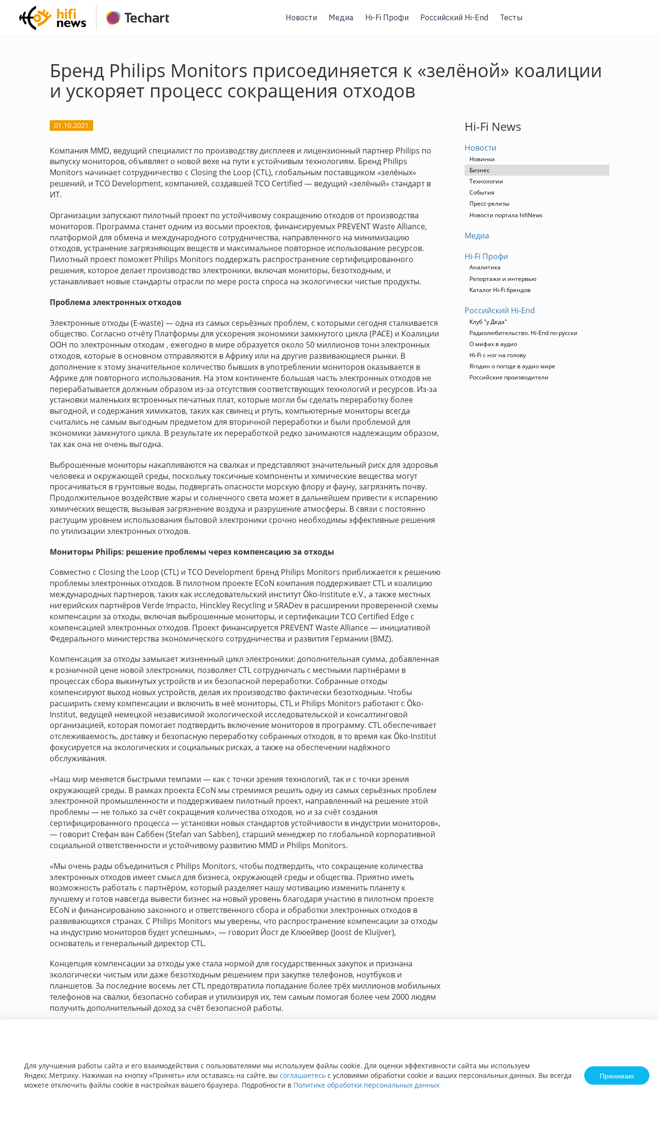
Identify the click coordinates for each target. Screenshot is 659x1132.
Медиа (341, 17)
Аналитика (485, 267)
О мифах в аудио (493, 344)
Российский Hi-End (454, 17)
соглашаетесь (303, 1075)
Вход (637, 23)
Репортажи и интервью (502, 279)
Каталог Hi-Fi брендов (500, 290)
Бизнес (479, 170)
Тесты (511, 17)
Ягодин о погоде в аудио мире (512, 366)
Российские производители (509, 377)
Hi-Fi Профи (387, 17)
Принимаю (617, 1075)
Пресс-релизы (489, 203)
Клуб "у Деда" (488, 322)
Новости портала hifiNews (506, 215)
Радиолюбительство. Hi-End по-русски (523, 333)
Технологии (486, 181)
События (481, 192)
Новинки (482, 159)
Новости (301, 17)
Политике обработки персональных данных (366, 1085)
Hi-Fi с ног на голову (497, 355)
